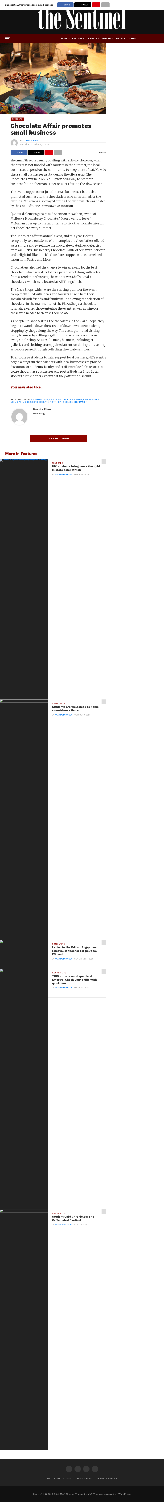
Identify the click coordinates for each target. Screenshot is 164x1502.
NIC (49, 1478)
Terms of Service (107, 1478)
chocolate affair (72, 399)
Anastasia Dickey (63, 474)
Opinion (106, 38)
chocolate (55, 399)
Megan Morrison (63, 1225)
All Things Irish (39, 399)
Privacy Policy (85, 1478)
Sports (92, 38)
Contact (133, 38)
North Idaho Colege (61, 402)
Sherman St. (80, 402)
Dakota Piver (31, 140)
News (64, 38)
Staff (57, 1478)
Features (78, 38)
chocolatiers (91, 399)
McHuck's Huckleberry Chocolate (30, 402)
